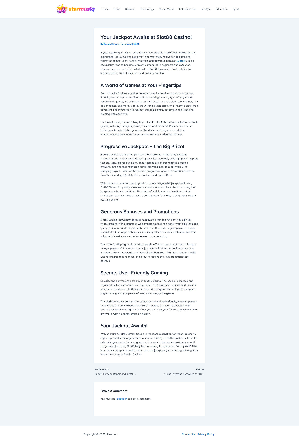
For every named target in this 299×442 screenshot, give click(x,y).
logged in (121, 398)
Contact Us (188, 434)
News (117, 9)
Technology (147, 9)
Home (105, 9)
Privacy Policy (206, 434)
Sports (236, 9)
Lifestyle (206, 9)
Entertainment (187, 9)
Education (222, 9)
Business (130, 9)
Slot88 (181, 60)
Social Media (166, 9)
